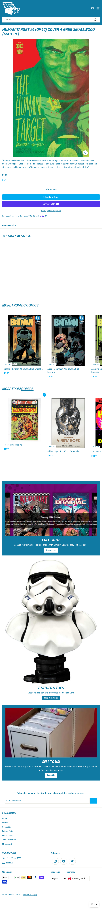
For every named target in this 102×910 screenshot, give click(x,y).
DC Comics (29, 305)
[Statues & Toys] (51, 622)
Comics (27, 389)
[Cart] (92, 8)
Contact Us (51, 775)
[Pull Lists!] (51, 510)
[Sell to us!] (51, 732)
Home (4, 818)
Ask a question (9, 225)
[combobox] (51, 20)
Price (4, 174)
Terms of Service (9, 840)
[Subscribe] (93, 801)
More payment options (51, 210)
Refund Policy (7, 835)
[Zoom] (85, 152)
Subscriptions (51, 550)
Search (5, 823)
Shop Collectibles (51, 698)
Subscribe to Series (51, 197)
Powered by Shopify (30, 895)
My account (7, 844)
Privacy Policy (8, 831)
